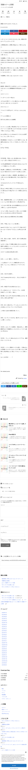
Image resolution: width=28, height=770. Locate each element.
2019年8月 (4, 664)
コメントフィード (6, 711)
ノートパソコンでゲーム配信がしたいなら (11, 599)
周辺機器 (4, 694)
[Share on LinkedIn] (5, 33)
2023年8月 (4, 616)
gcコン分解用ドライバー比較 (8, 582)
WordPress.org (5, 713)
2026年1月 (4, 612)
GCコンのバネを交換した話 (8, 584)
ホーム (3, 16)
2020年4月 (4, 650)
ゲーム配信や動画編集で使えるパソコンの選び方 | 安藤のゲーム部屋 (14, 601)
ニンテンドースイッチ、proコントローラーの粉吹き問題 (13, 745)
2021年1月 (4, 640)
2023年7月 (4, 618)
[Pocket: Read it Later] (14, 33)
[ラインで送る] (19, 386)
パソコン (4, 690)
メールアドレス (4, 526)
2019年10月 (4, 660)
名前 (2, 520)
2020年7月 (4, 646)
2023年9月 (4, 614)
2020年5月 (4, 648)
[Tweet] (5, 31)
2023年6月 (4, 620)
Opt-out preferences (14, 768)
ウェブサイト (4, 532)
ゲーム (3, 692)
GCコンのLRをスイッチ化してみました (10, 586)
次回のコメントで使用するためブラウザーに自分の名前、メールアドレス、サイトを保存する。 (14, 540)
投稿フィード (5, 709)
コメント (3, 505)
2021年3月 (4, 636)
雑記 (9, 16)
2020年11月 (4, 642)
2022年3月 (4, 626)
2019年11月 (4, 658)
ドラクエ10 (4, 696)
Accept (14, 765)
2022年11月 (4, 622)
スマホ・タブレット (6, 698)
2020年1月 (4, 654)
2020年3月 (4, 652)
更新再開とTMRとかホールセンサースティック (12, 578)
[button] (26, 752)
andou (25, 378)
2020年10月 (4, 644)
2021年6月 (4, 634)
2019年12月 (4, 656)
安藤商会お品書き (6, 580)
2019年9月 (4, 662)
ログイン (4, 707)
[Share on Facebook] (14, 31)
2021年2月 (4, 638)
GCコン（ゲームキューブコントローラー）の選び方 (13, 728)
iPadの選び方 (12, 434)
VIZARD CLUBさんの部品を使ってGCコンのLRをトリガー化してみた (14, 732)
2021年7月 (4, 632)
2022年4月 (4, 624)
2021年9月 (4, 630)
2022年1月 (4, 628)
